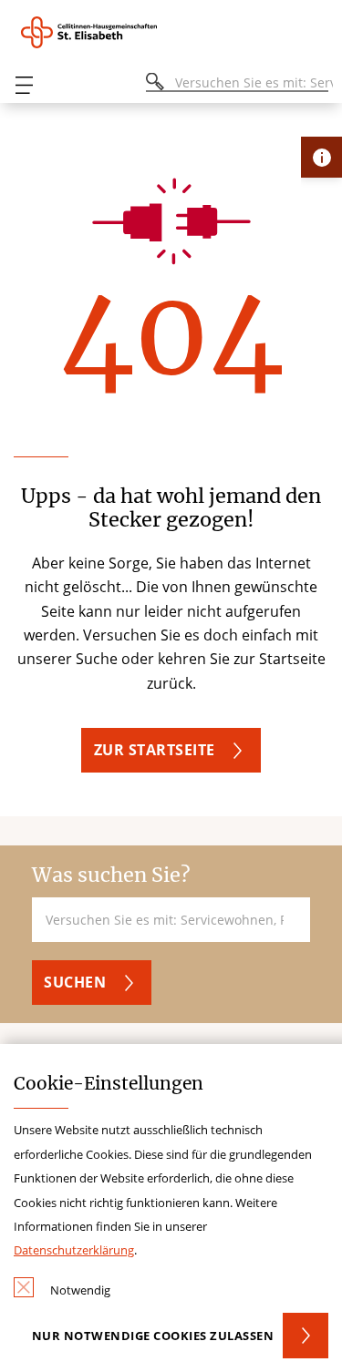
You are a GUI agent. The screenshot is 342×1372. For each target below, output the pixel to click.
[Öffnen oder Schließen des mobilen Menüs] (24, 85)
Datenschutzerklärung (74, 1250)
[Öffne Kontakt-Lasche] (321, 157)
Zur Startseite (154, 750)
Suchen (75, 982)
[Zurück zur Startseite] (100, 32)
